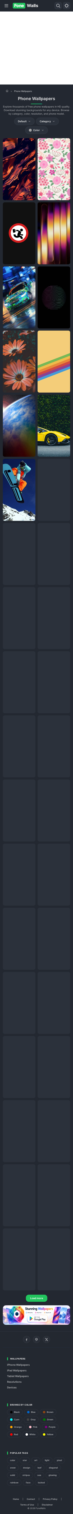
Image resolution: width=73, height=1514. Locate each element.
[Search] (58, 5)
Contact (31, 1499)
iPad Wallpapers (17, 1370)
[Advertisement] (36, 48)
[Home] (7, 90)
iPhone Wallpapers (18, 1364)
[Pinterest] (36, 1339)
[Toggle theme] (66, 5)
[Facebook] (26, 1339)
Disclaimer (47, 1504)
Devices (12, 1387)
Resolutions (14, 1381)
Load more (36, 1298)
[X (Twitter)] (46, 1339)
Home (16, 1499)
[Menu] (6, 5)
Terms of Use (27, 1504)
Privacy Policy (50, 1499)
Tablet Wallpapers (18, 1376)
